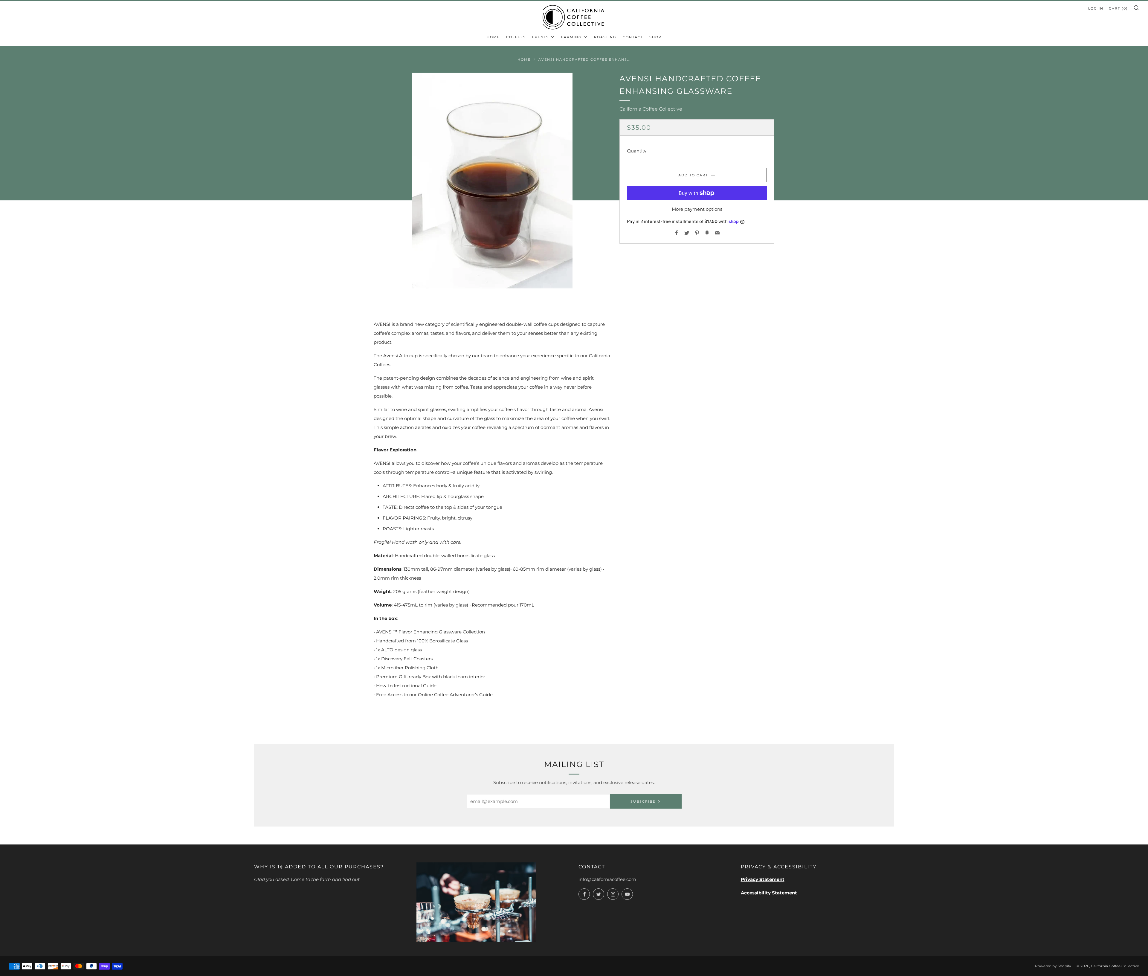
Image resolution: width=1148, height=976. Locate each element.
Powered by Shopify (1053, 966)
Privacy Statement (762, 879)
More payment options (697, 209)
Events (540, 37)
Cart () (1118, 8)
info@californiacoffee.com (607, 879)
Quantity (636, 151)
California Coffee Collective (650, 109)
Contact (633, 37)
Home (493, 37)
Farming (571, 37)
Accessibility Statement (769, 893)
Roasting (605, 37)
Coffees (516, 37)
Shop (655, 37)
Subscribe (643, 801)
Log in (1095, 8)
